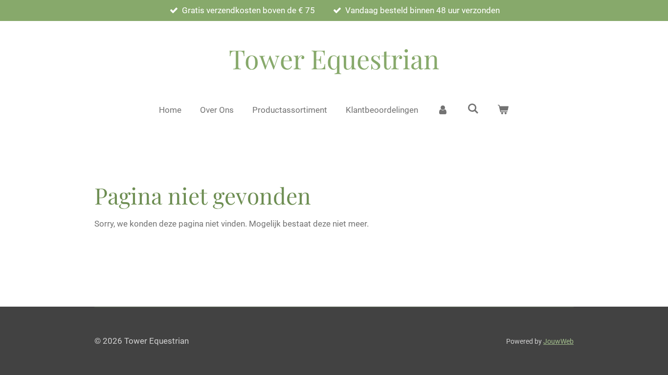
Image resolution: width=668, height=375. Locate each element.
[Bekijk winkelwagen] (503, 110)
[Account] (442, 110)
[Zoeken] (473, 109)
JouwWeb (558, 341)
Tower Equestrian (334, 58)
